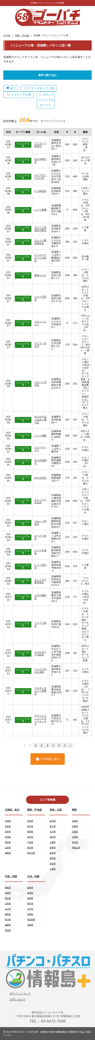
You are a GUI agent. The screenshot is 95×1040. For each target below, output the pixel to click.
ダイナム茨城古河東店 (40, 229)
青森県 (8, 826)
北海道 (8, 821)
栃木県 (30, 826)
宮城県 (8, 837)
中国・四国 (11, 876)
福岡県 (30, 887)
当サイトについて (20, 993)
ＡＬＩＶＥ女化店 (40, 501)
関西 (74, 809)
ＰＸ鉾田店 (40, 191)
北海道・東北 (12, 809)
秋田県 (8, 842)
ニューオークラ (40, 449)
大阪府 (75, 831)
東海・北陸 (56, 809)
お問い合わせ (17, 999)
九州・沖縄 (33, 876)
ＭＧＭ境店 (40, 477)
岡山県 (8, 898)
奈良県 (75, 842)
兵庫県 (75, 837)
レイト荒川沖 (40, 566)
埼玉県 (30, 837)
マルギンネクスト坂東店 (40, 691)
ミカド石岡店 (40, 298)
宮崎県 (30, 914)
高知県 (8, 930)
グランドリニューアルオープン (45, 100)
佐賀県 (30, 893)
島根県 (8, 893)
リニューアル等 (21, 94)
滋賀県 (75, 821)
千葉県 (30, 842)
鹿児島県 (31, 919)
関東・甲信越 (22, 35)
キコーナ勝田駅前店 (40, 242)
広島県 (8, 903)
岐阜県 (53, 853)
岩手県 (8, 831)
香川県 (8, 919)
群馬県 (30, 831)
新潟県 (53, 821)
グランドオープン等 (41, 88)
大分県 (30, 909)
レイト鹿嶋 (40, 209)
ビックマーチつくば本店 (40, 257)
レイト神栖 (40, 435)
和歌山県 (76, 847)
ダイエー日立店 (40, 345)
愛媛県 (8, 925)
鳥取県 (8, 887)
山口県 (8, 909)
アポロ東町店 (40, 597)
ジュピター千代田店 (40, 653)
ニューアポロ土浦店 (40, 670)
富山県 (53, 826)
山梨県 (53, 842)
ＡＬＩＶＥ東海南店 (40, 581)
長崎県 (30, 898)
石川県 (53, 831)
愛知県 (53, 863)
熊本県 (30, 903)
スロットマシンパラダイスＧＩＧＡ (40, 720)
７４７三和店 (40, 624)
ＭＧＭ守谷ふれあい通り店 (40, 419)
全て (13, 88)
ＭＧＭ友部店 (40, 462)
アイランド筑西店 (40, 144)
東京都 (30, 847)
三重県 (53, 869)
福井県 (53, 837)
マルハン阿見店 (40, 523)
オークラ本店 (40, 537)
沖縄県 (30, 925)
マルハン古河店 (40, 384)
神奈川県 (31, 853)
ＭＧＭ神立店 (40, 160)
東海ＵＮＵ (40, 275)
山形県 (8, 847)
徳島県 (8, 914)
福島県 (8, 853)
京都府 (75, 826)
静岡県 (53, 858)
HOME (7, 35)
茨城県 (30, 821)
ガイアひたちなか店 (40, 176)
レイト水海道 (40, 552)
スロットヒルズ (40, 323)
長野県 (53, 847)
